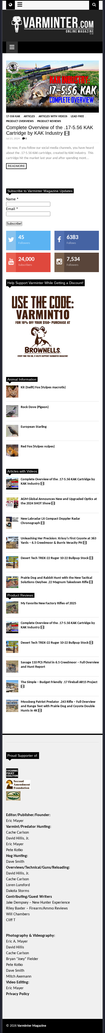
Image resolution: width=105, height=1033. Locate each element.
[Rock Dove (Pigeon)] (12, 411)
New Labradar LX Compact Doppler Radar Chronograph (50, 521)
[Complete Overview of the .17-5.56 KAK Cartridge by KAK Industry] (52, 87)
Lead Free (77, 116)
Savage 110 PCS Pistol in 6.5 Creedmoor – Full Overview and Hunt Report (60, 665)
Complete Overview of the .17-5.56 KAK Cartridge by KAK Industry (49, 130)
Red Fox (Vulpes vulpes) (38, 446)
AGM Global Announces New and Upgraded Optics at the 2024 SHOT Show (59, 501)
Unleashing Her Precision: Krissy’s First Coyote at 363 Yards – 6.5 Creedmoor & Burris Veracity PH (58, 541)
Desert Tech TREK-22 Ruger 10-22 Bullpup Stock (55, 558)
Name (12, 199)
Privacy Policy (17, 994)
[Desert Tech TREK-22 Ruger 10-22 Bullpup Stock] (12, 562)
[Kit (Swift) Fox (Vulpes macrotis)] (12, 391)
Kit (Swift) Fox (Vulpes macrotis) (43, 387)
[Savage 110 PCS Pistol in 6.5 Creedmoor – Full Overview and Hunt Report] (12, 666)
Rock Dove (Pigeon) (35, 407)
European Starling (34, 427)
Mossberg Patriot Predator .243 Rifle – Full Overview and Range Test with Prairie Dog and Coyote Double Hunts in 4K (58, 706)
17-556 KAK (13, 116)
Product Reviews (49, 121)
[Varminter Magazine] (52, 32)
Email (12, 209)
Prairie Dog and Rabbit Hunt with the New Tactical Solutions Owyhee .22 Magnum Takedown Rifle (56, 580)
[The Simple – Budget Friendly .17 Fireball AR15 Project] (12, 686)
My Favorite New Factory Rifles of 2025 (48, 603)
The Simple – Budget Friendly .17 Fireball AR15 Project (59, 682)
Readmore (16, 166)
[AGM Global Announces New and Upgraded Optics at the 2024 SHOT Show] (12, 503)
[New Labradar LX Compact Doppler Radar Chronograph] (12, 523)
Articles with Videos (53, 116)
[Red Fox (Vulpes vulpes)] (12, 451)
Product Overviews (20, 121)
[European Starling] (12, 431)
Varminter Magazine (31, 1026)
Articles (29, 116)
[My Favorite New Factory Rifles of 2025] (12, 607)
